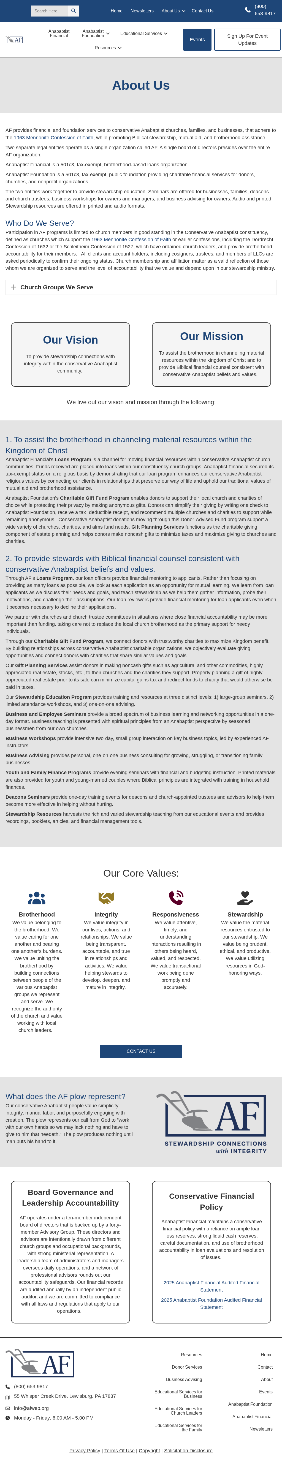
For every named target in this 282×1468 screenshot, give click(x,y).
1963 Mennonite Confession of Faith (53, 137)
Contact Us (202, 11)
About (267, 1379)
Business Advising (184, 1379)
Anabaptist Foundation (93, 33)
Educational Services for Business (178, 1394)
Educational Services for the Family (178, 1427)
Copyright (149, 1450)
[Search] (73, 11)
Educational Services (141, 33)
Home (117, 11)
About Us (171, 11)
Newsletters (142, 11)
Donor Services (187, 1367)
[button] (184, 11)
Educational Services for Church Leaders (178, 1410)
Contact (265, 1367)
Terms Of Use (119, 1450)
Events (266, 1392)
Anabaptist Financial (58, 33)
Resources (105, 47)
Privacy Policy (84, 1450)
